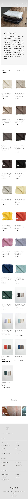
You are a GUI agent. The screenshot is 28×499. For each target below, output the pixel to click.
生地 (17, 448)
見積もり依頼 (5, 477)
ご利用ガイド (18, 474)
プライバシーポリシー (8, 491)
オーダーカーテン (5, 442)
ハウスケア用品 (19, 450)
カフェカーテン (5, 450)
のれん (3, 448)
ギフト (17, 453)
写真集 (3, 465)
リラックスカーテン (6, 445)
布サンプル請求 (5, 474)
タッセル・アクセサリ (6, 453)
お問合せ (18, 477)
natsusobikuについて (6, 462)
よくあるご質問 (5, 479)
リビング (18, 445)
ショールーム (18, 462)
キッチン (18, 442)
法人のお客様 (18, 465)
